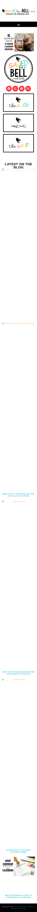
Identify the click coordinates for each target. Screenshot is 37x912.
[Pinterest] (22, 88)
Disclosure (22, 908)
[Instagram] (15, 88)
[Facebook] (9, 88)
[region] (18, 42)
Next (31, 41)
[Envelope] (28, 88)
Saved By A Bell (18, 12)
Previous (5, 41)
